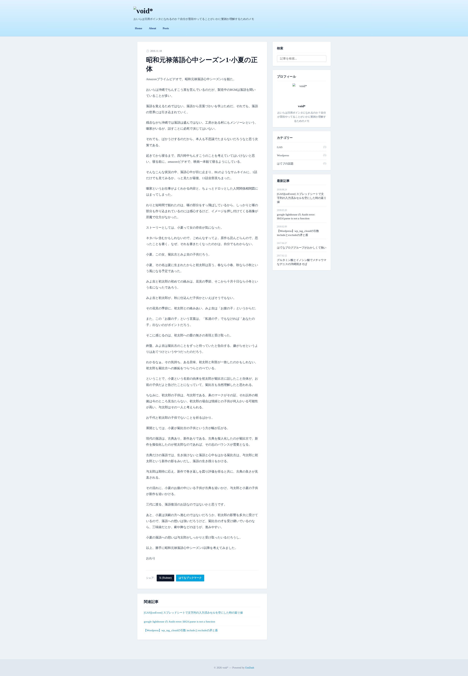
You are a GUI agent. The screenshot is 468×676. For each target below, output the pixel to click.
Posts (166, 28)
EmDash (249, 667)
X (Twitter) (165, 577)
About (152, 28)
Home (138, 28)
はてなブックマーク (190, 577)
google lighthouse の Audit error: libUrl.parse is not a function (179, 621)
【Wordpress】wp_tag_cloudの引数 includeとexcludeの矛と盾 (181, 630)
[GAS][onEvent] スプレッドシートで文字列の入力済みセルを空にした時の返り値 (193, 612)
